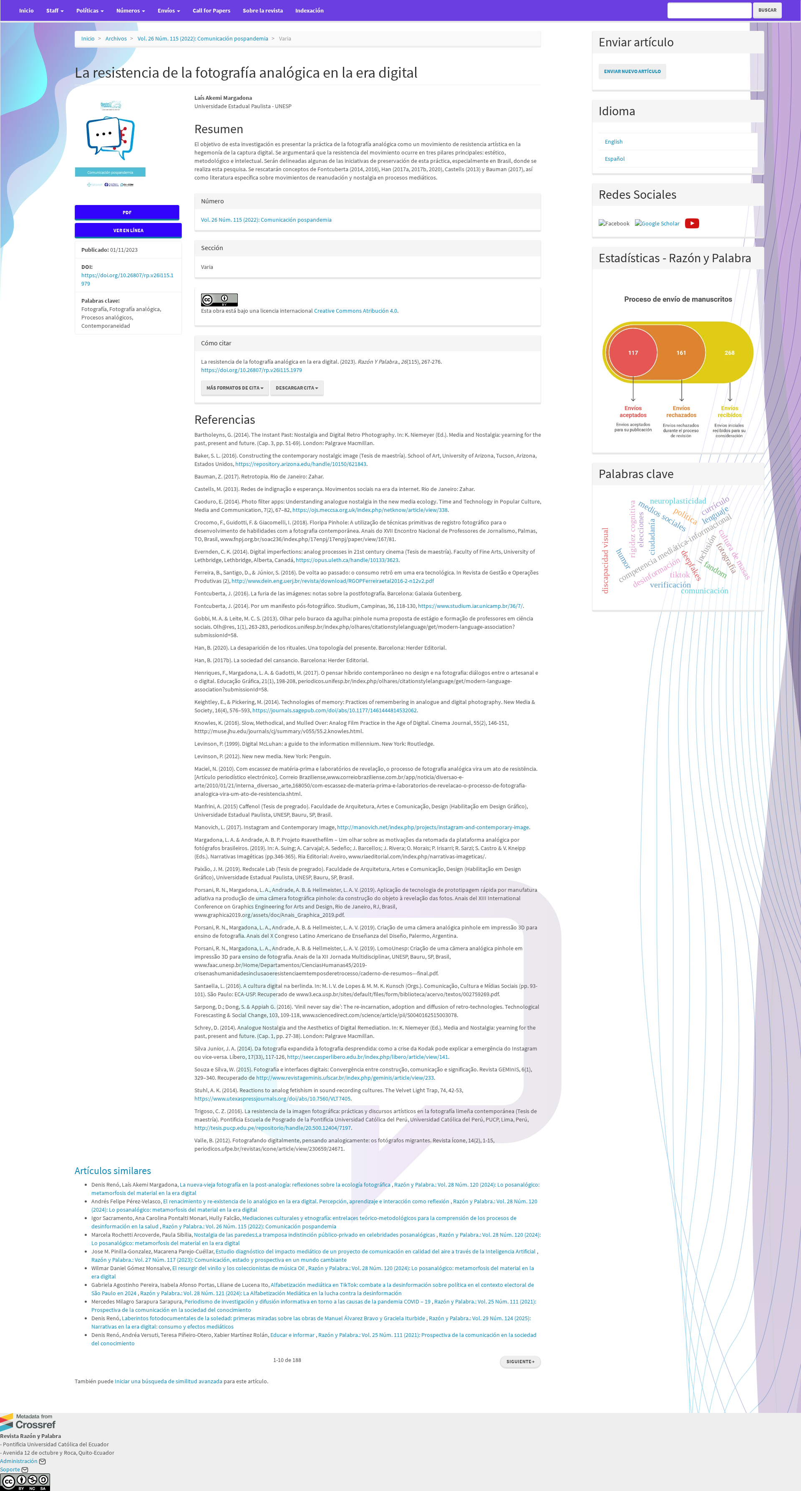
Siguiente (520, 1361)
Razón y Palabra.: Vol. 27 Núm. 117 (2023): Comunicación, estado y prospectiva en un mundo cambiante (219, 1259)
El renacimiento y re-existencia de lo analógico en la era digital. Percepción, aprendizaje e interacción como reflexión (307, 1201)
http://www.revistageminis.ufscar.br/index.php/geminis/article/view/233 (345, 1077)
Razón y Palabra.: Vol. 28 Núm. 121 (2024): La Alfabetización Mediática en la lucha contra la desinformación (271, 1293)
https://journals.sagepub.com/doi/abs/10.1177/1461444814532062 (334, 710)
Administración (19, 1461)
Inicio (26, 10)
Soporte (10, 1469)
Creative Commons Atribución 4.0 (355, 310)
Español (615, 158)
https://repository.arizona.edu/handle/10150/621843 (300, 464)
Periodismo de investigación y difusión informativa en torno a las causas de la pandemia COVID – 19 (308, 1301)
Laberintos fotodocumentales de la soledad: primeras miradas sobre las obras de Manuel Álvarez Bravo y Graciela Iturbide (274, 1318)
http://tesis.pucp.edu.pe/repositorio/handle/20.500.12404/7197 (272, 1128)
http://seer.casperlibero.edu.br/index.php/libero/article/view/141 (367, 1057)
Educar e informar (293, 1335)
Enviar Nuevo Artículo (632, 71)
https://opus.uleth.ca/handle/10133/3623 (347, 560)
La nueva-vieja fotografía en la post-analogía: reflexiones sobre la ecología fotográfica (286, 1184)
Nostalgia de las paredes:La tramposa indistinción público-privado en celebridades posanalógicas (315, 1234)
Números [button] (128, 10)
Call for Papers (211, 10)
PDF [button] (127, 212)
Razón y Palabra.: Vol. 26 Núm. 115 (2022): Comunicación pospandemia (249, 1226)
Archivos (116, 38)
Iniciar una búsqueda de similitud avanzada (168, 1381)
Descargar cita (295, 388)
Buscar (767, 10)
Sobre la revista (263, 10)
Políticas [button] (88, 10)
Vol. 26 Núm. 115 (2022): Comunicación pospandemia (203, 38)
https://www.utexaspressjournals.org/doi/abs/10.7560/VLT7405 (272, 1098)
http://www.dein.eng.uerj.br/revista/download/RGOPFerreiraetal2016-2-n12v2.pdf (333, 581)
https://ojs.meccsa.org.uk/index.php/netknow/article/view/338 (370, 510)
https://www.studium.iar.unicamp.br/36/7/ (470, 606)
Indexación (309, 10)
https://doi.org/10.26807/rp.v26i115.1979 (251, 370)
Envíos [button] (167, 10)
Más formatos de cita (233, 388)
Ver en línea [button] (128, 230)
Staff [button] (53, 10)
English (614, 141)
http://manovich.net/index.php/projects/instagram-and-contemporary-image (433, 827)
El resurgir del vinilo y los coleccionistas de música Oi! (239, 1268)
